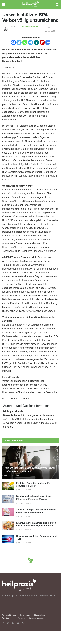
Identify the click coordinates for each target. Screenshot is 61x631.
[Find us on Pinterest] (13, 623)
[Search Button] (57, 4)
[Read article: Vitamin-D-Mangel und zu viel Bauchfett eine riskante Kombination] (8, 512)
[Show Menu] (3, 4)
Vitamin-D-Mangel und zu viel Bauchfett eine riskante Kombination (36, 511)
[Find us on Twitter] (8, 623)
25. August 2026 (12, 475)
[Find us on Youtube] (18, 623)
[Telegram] (30, 42)
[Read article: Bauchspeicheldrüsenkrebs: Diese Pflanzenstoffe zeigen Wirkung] (8, 499)
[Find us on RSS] (23, 623)
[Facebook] (13, 42)
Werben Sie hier (9, 615)
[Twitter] (19, 42)
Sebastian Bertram (30, 26)
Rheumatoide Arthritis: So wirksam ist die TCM (37, 537)
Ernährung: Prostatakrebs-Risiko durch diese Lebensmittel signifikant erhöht (36, 524)
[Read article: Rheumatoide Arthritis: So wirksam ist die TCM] (8, 539)
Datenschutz (39, 615)
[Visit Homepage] (30, 4)
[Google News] (47, 42)
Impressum (25, 615)
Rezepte (21, 618)
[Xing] (36, 42)
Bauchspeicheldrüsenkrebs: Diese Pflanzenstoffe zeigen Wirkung (33, 498)
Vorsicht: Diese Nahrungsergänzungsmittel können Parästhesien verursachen (30, 469)
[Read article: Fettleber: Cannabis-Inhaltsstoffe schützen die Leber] (8, 486)
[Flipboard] (42, 42)
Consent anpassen (37, 618)
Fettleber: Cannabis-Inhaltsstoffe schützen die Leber (33, 484)
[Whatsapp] (24, 42)
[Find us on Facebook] (3, 623)
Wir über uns (7, 618)
